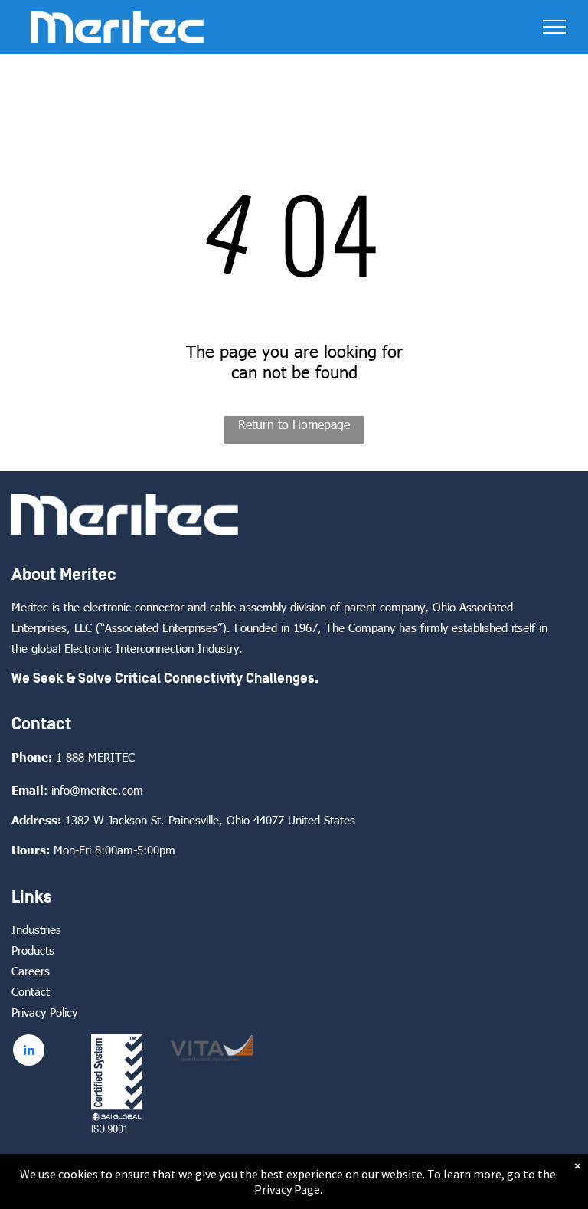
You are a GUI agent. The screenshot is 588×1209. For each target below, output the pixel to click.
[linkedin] (28, 1052)
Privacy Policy (44, 1012)
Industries (36, 929)
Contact (30, 991)
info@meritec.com (97, 790)
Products (32, 950)
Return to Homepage (294, 424)
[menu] (554, 27)
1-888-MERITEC (95, 757)
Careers (30, 970)
